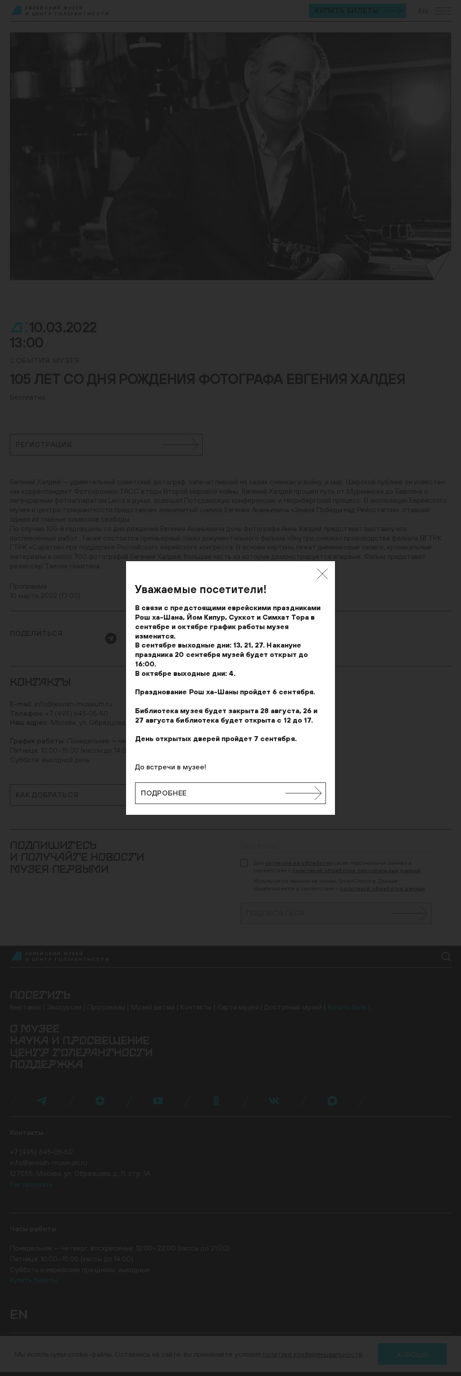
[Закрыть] (322, 573)
